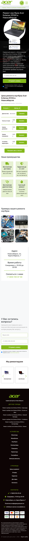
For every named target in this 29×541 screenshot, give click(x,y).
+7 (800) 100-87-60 (14, 277)
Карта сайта (24, 537)
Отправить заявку (14, 81)
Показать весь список (14, 150)
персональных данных (14, 352)
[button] (3, 376)
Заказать (21, 113)
